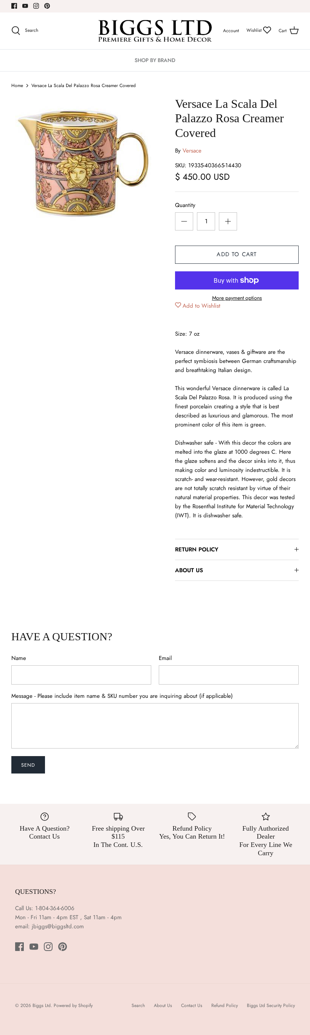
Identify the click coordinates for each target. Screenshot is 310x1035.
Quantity (185, 205)
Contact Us (191, 1005)
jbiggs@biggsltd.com (58, 926)
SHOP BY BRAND (155, 60)
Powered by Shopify (73, 1005)
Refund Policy (224, 1005)
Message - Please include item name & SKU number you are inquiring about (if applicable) (122, 696)
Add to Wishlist (201, 306)
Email (165, 658)
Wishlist (254, 30)
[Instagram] (36, 6)
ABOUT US (189, 570)
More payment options (237, 298)
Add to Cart (237, 254)
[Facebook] (14, 6)
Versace (192, 150)
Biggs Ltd (42, 1005)
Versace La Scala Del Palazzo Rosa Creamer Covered (83, 85)
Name (18, 658)
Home (17, 85)
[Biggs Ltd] (155, 31)
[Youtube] (25, 6)
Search (138, 1005)
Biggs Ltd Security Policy (271, 1005)
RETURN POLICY (196, 549)
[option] (83, 164)
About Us (163, 1005)
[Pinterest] (47, 6)
